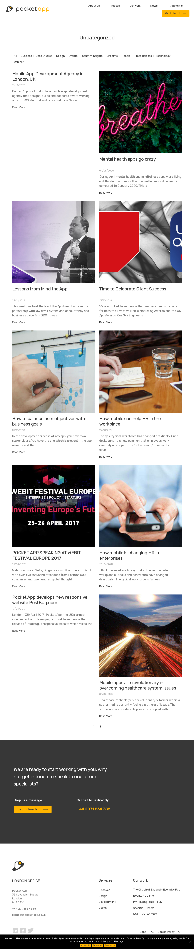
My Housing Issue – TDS (147, 902)
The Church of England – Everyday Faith (157, 889)
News (154, 5)
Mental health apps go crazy (127, 159)
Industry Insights (91, 56)
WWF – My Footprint (145, 914)
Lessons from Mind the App (39, 289)
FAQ (151, 931)
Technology (163, 56)
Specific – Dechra (143, 908)
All (15, 56)
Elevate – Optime (143, 895)
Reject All (97, 945)
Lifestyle (112, 56)
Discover (104, 890)
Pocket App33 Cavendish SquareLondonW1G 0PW (25, 896)
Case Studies (44, 56)
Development (107, 902)
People (126, 56)
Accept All (85, 945)
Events (73, 56)
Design (60, 56)
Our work (135, 5)
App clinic (177, 5)
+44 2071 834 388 (93, 809)
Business (26, 56)
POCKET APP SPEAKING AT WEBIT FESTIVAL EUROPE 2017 (46, 555)
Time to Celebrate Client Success (132, 289)
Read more (110, 945)
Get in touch (173, 13)
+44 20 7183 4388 (24, 908)
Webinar (18, 62)
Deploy (103, 907)
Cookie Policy (166, 931)
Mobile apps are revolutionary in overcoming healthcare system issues (137, 685)
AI (179, 931)
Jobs (143, 931)
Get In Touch (27, 809)
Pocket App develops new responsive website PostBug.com (49, 599)
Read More (18, 107)
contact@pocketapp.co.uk (29, 915)
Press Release (143, 56)
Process (115, 5)
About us (94, 5)
